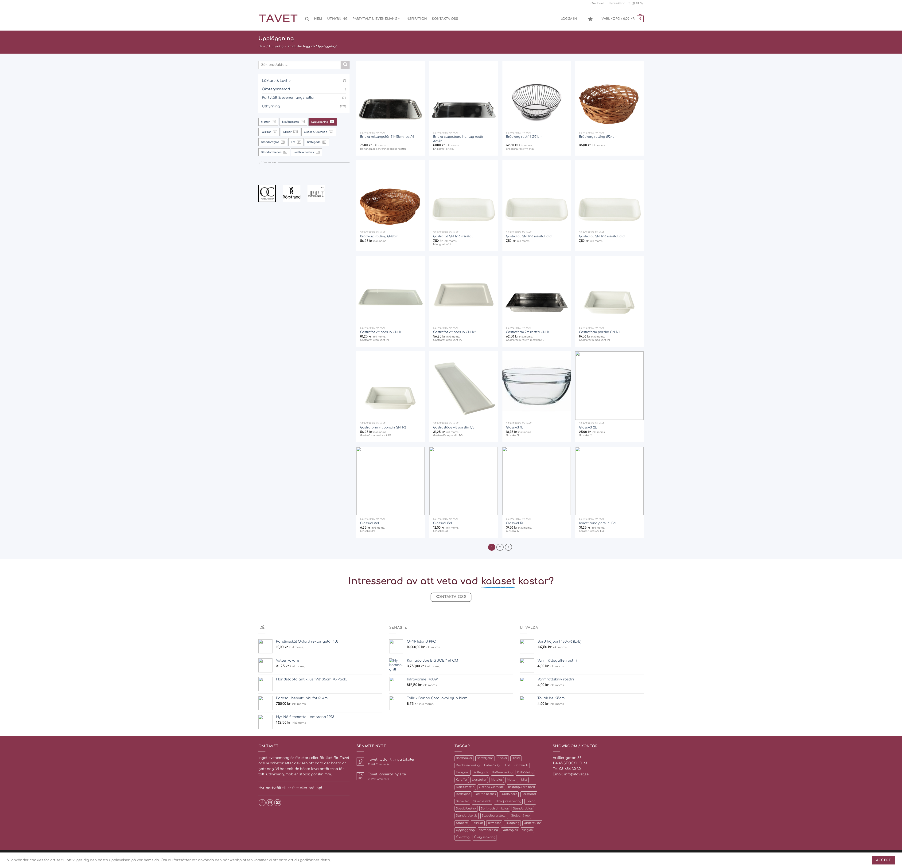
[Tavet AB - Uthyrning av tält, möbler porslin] (278, 18)
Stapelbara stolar (494, 815)
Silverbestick (482, 801)
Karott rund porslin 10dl (597, 523)
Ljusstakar (479, 779)
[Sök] (307, 19)
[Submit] (345, 65)
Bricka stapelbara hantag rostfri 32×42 (459, 138)
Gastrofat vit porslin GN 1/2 (454, 332)
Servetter (462, 801)
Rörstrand (529, 794)
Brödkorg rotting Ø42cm (379, 236)
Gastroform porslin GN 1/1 (599, 332)
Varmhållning (488, 830)
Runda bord (509, 794)
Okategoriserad (276, 89)
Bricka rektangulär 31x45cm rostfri (387, 136)
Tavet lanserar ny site (387, 774)
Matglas (496, 779)
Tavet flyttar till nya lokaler (391, 759)
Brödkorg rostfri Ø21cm (524, 136)
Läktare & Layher (277, 80)
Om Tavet (597, 3)
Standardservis (466, 815)
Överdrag (463, 837)
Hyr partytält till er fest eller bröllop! (290, 788)
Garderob (521, 765)
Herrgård (462, 772)
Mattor (512, 779)
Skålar (530, 801)
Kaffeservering (502, 772)
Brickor (502, 758)
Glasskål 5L (515, 523)
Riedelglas (463, 794)
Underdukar (532, 823)
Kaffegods (481, 772)
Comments (378, 764)
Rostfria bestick (485, 794)
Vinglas (527, 830)
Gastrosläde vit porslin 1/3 (453, 427)
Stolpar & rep (520, 815)
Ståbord (462, 823)
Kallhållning (525, 772)
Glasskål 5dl (442, 523)
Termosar (494, 823)
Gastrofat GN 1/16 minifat (453, 236)
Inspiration (416, 18)
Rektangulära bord (521, 787)
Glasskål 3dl (369, 523)
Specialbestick (466, 808)
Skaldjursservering (508, 801)
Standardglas (523, 808)
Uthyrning (337, 18)
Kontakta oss (445, 18)
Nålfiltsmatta (465, 787)
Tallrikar (477, 823)
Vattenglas (510, 830)
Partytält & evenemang (375, 18)
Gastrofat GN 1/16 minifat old (529, 236)
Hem (318, 18)
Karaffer (461, 779)
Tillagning (512, 823)
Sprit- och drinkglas (495, 808)
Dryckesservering (468, 765)
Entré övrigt (492, 765)
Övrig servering (484, 837)
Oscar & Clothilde (491, 787)
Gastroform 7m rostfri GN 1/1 (528, 332)
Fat (507, 765)
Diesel (516, 758)
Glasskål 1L (514, 427)
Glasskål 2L (588, 427)
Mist (524, 779)
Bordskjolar (485, 758)
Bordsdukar (464, 758)
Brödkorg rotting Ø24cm (598, 136)
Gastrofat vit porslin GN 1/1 (381, 332)
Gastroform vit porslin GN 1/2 (383, 427)
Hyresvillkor (617, 3)
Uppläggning (465, 830)
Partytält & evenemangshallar (288, 97)
